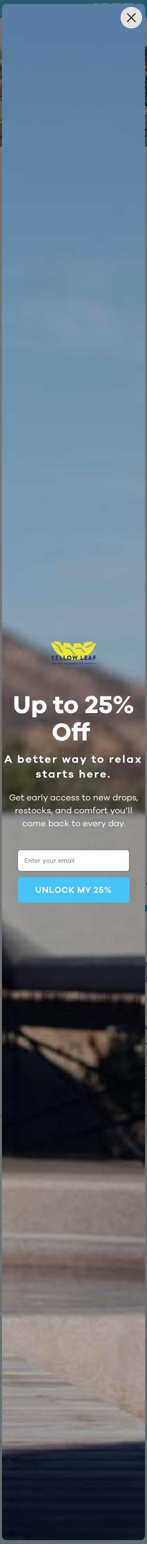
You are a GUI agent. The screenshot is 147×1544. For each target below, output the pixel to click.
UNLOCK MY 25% (73, 890)
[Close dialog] (131, 17)
